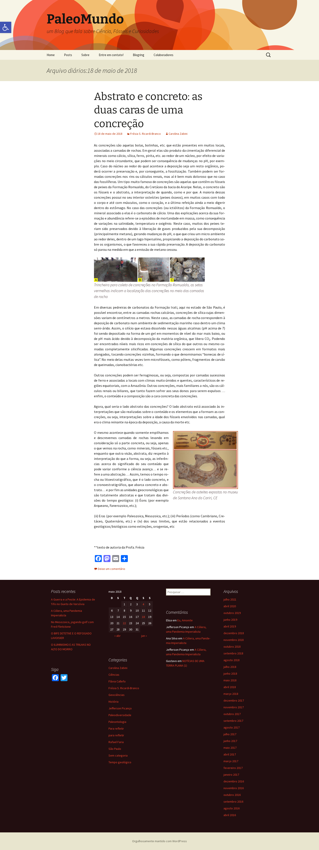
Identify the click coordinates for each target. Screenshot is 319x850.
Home (51, 55)
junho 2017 (230, 741)
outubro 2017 (232, 714)
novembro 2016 (234, 788)
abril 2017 (230, 754)
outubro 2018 (232, 647)
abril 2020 (230, 606)
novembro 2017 (234, 707)
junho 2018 (230, 673)
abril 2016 (230, 815)
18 (143, 617)
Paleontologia (117, 722)
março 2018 (231, 694)
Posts (68, 55)
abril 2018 (230, 687)
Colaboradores (163, 55)
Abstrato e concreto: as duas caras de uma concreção (148, 110)
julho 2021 (230, 599)
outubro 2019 (232, 613)
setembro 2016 (233, 801)
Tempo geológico (120, 762)
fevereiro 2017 (233, 768)
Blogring (138, 55)
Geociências (117, 695)
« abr (117, 636)
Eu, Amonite (185, 620)
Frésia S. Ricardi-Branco (145, 134)
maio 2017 (230, 748)
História (113, 702)
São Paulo (115, 749)
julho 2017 (230, 734)
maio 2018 (230, 680)
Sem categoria (118, 755)
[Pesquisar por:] (268, 55)
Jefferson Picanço (120, 708)
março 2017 (231, 761)
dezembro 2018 (234, 633)
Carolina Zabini (178, 134)
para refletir (116, 735)
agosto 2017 (232, 727)
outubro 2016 (232, 795)
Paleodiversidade (120, 715)
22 (124, 623)
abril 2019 (230, 626)
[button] (5, 27)
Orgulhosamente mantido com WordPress (159, 841)
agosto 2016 (232, 808)
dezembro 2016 (234, 781)
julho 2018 (230, 667)
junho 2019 (230, 620)
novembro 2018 (234, 640)
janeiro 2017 (231, 775)
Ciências (114, 675)
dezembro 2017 (234, 700)
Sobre (85, 55)
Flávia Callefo (117, 681)
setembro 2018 (233, 653)
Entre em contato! (111, 55)
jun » (144, 636)
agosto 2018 (232, 660)
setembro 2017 (233, 721)
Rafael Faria (116, 742)
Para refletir (116, 728)
